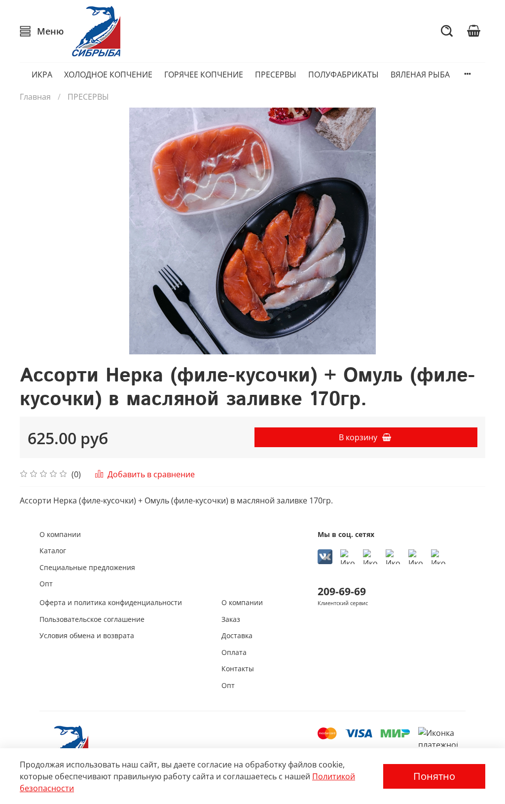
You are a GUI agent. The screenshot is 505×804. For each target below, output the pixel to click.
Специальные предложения (87, 567)
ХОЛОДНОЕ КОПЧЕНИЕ (108, 74)
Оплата (234, 652)
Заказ (230, 619)
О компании (60, 534)
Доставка (236, 635)
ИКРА (42, 74)
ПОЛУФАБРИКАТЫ (343, 74)
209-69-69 (342, 591)
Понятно (434, 776)
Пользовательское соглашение (91, 619)
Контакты (237, 668)
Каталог (52, 550)
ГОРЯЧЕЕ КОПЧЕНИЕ (203, 74)
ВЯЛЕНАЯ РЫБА (420, 74)
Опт (46, 583)
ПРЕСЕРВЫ (275, 74)
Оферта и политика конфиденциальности (110, 602)
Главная (35, 96)
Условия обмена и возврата (86, 635)
